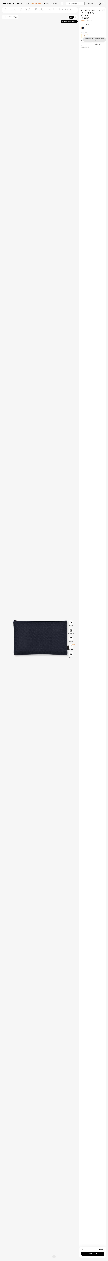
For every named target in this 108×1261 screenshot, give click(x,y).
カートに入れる (92, 1253)
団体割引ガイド (99, 44)
